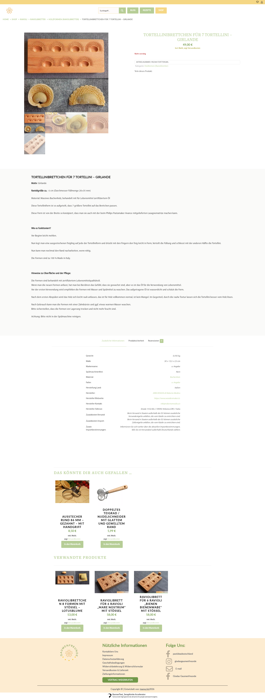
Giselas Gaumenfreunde (184, 645)
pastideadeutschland (183, 623)
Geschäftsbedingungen (113, 632)
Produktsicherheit (136, 310)
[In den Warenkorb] (85, 453)
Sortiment (27, 10)
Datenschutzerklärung (113, 628)
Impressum (107, 624)
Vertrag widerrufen (120, 649)
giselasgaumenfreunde (185, 630)
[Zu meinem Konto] (262, 2)
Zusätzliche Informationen (113, 310)
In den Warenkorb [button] (72, 514)
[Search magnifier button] (122, 10)
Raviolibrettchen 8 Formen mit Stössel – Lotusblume (72, 575)
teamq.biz (144, 658)
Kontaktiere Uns (110, 621)
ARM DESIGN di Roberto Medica (166, 363)
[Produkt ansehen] (85, 459)
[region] (132, 691)
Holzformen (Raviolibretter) (156, 66)
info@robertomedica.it (170, 373)
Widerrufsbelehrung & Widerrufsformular (122, 635)
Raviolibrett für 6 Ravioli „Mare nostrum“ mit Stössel (111, 575)
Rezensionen (155, 310)
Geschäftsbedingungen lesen (99, 695)
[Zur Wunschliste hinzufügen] (85, 465)
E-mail (179, 638)
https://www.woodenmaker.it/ (167, 368)
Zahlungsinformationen (113, 643)
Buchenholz (175, 347)
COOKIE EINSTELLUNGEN (223, 693)
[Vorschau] (85, 471)
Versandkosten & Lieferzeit (115, 639)
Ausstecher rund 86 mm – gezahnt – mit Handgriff (72, 491)
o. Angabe (175, 352)
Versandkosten (74, 509)
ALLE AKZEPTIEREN (250, 693)
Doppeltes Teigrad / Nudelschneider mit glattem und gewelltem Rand (112, 488)
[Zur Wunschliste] (257, 2)
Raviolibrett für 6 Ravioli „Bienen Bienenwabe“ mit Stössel (151, 573)
